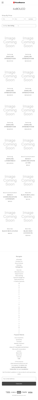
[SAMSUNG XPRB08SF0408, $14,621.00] (10, 110)
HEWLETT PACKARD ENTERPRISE (19, 347)
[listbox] (13, 25)
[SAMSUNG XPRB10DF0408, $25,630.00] (28, 76)
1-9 (19, 283)
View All (19, 357)
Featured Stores (19, 279)
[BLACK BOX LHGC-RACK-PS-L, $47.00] (28, 180)
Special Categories (19, 277)
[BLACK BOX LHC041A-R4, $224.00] (28, 216)
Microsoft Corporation (19, 349)
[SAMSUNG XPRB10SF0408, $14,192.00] (10, 76)
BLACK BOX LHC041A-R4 (28, 232)
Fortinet (19, 341)
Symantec (19, 339)
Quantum (19, 355)
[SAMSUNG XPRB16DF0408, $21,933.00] (28, 42)
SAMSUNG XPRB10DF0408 (28, 92)
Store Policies (19, 263)
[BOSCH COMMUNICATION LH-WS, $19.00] (28, 144)
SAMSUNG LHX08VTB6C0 (10, 160)
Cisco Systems (19, 337)
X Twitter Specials (19, 281)
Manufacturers (19, 272)
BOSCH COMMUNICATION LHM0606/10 (10, 197)
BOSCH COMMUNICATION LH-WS (28, 161)
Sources (19, 270)
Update (30, 19)
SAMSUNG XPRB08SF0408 (10, 126)
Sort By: (5, 25)
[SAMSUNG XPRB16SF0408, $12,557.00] (10, 42)
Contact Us (19, 261)
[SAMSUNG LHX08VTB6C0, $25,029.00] (10, 144)
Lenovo (19, 351)
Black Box (19, 353)
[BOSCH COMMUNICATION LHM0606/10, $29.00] (10, 180)
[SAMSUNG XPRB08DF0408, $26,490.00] (28, 110)
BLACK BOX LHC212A (10, 231)
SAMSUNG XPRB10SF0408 (10, 92)
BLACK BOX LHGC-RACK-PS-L (28, 196)
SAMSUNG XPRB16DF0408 (28, 58)
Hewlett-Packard (19, 343)
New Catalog (19, 275)
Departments (19, 274)
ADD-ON (19, 345)
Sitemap (19, 265)
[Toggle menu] (2, 2)
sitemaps (19, 259)
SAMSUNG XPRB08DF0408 (28, 126)
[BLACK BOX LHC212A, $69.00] (10, 216)
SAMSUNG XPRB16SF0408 (10, 58)
